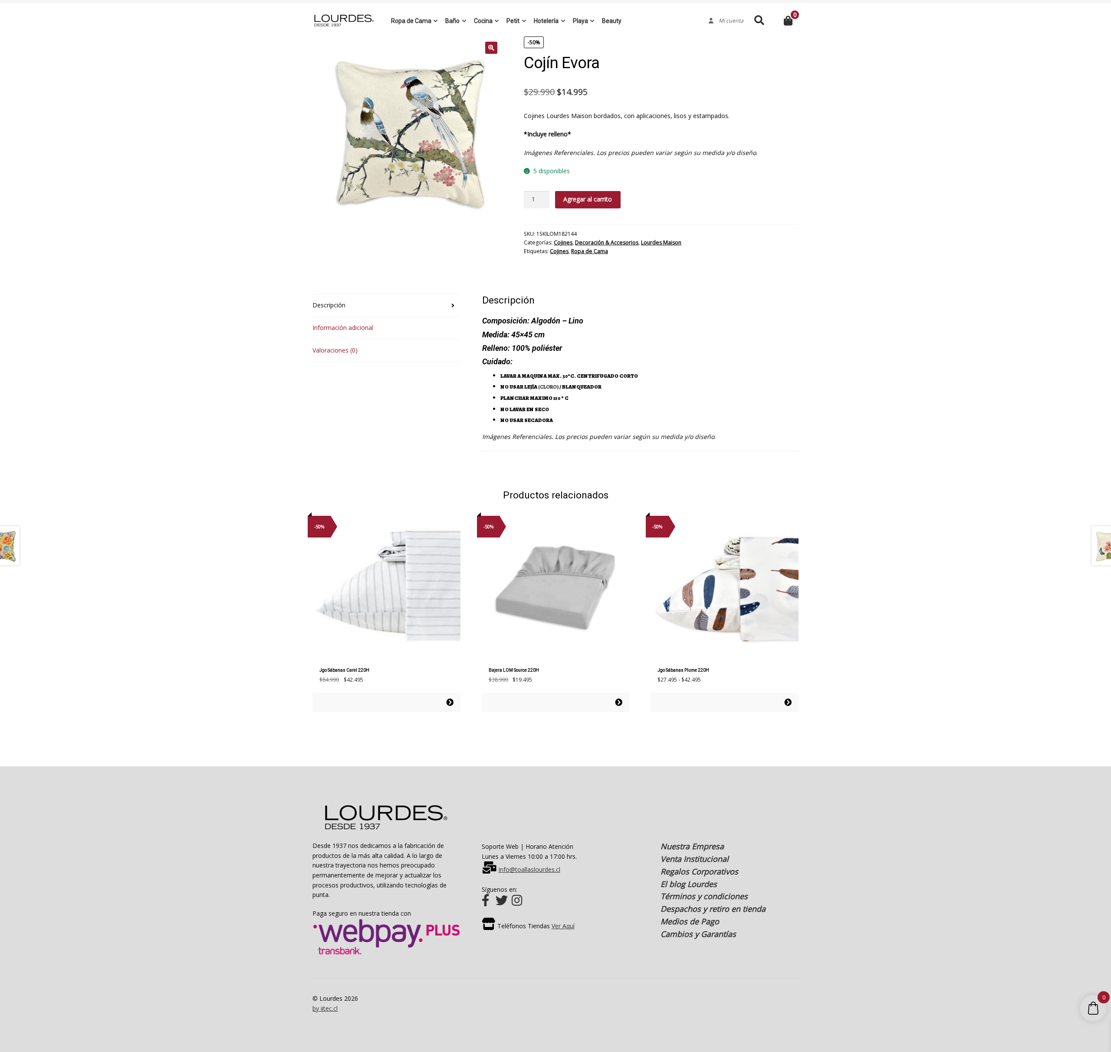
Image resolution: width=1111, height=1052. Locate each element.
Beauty (611, 20)
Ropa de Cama (411, 20)
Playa (580, 20)
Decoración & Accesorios (606, 242)
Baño (452, 20)
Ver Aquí (563, 926)
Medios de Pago (690, 921)
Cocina (483, 20)
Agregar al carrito (587, 199)
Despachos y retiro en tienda (713, 909)
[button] (491, 48)
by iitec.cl (325, 1008)
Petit (512, 20)
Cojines (563, 242)
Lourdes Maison (661, 242)
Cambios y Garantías (698, 934)
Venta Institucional (695, 859)
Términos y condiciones (704, 896)
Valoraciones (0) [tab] (335, 350)
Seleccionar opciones (450, 702)
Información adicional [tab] (342, 327)
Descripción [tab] (328, 305)
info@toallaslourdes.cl (529, 869)
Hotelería (546, 20)
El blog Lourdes (689, 884)
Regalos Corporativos (699, 871)
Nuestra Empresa (692, 846)
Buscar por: (758, 21)
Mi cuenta (728, 20)
